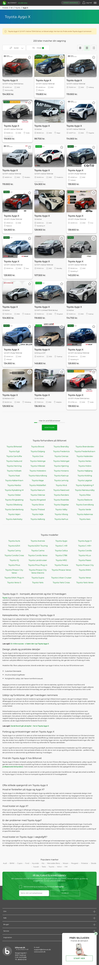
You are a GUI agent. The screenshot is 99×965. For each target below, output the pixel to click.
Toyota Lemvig (61, 480)
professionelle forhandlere (12, 767)
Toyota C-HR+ (84, 546)
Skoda (93, 863)
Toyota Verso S (14, 582)
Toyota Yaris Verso (84, 582)
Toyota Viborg (61, 514)
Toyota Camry (14, 550)
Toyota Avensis (38, 541)
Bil (12, 8)
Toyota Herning (14, 466)
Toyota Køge (38, 480)
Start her (79, 958)
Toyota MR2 (61, 560)
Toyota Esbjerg (38, 451)
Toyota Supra (38, 578)
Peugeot (74, 863)
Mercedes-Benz (53, 863)
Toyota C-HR (61, 546)
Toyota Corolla (85, 550)
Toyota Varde (85, 509)
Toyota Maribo (14, 485)
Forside (5, 8)
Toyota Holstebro (38, 471)
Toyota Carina (37, 550)
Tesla (44, 867)
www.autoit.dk (40, 952)
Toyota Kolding (85, 475)
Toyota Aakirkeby (14, 519)
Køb (5, 918)
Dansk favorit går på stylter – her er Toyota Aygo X (30, 726)
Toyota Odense (38, 495)
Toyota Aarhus (61, 519)
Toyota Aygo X (85, 541)
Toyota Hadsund (14, 461)
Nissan (65, 863)
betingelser (59, 887)
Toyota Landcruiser (38, 560)
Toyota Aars (84, 519)
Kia (43, 863)
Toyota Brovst (37, 446)
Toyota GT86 (61, 555)
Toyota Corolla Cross (14, 555)
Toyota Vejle (37, 514)
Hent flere (49, 427)
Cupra (19, 863)
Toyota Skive (38, 504)
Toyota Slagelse (61, 504)
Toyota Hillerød (38, 466)
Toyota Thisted (38, 509)
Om (4, 911)
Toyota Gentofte (14, 456)
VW (66, 867)
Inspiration (7, 937)
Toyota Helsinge (38, 461)
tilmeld (65, 893)
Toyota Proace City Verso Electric (38, 571)
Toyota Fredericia (61, 451)
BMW (12, 863)
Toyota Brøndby (61, 446)
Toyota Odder (14, 495)
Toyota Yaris (37, 582)
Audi (5, 863)
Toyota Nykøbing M (14, 490)
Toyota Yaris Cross (61, 582)
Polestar (84, 863)
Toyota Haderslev (85, 456)
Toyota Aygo (61, 541)
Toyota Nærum (38, 490)
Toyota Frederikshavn (84, 451)
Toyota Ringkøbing (14, 500)
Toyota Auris (14, 541)
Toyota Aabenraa (85, 514)
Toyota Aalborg (38, 519)
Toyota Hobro (84, 466)
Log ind (89, 3)
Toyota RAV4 (85, 570)
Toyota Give (37, 456)
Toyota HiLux (85, 555)
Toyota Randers (61, 495)
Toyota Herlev (84, 461)
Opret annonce (71, 3)
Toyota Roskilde (61, 500)
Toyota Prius (14, 565)
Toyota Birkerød (14, 446)
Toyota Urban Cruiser (61, 578)
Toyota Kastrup (61, 475)
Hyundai (35, 863)
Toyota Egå (14, 451)
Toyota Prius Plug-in (37, 565)
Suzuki (36, 867)
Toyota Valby (61, 509)
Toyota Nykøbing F (85, 485)
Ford (27, 863)
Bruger (6, 924)
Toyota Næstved (61, 490)
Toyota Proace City (85, 565)
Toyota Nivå (61, 485)
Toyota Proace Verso (61, 570)
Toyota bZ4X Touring (38, 546)
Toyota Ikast (14, 475)
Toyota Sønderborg (14, 509)
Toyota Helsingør (61, 461)
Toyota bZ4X (14, 546)
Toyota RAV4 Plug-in (14, 578)
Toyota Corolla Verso (37, 555)
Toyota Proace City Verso (14, 571)
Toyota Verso (85, 578)
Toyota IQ (14, 560)
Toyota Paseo (84, 560)
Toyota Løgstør (85, 480)
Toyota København (14, 480)
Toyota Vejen (14, 514)
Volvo (59, 867)
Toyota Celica (61, 550)
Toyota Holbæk (14, 471)
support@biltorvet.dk (42, 949)
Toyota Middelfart (37, 485)
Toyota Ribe (85, 495)
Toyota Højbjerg (84, 471)
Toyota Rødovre (84, 500)
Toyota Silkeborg (14, 504)
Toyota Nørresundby (85, 490)
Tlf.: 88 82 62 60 (21, 959)
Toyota (17, 8)
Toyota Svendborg (85, 504)
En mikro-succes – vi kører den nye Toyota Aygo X (30, 644)
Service (6, 931)
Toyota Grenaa (61, 456)
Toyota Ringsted (38, 500)
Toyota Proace (61, 565)
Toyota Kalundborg (38, 475)
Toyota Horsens (61, 471)
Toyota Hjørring (61, 466)
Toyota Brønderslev (85, 446)
